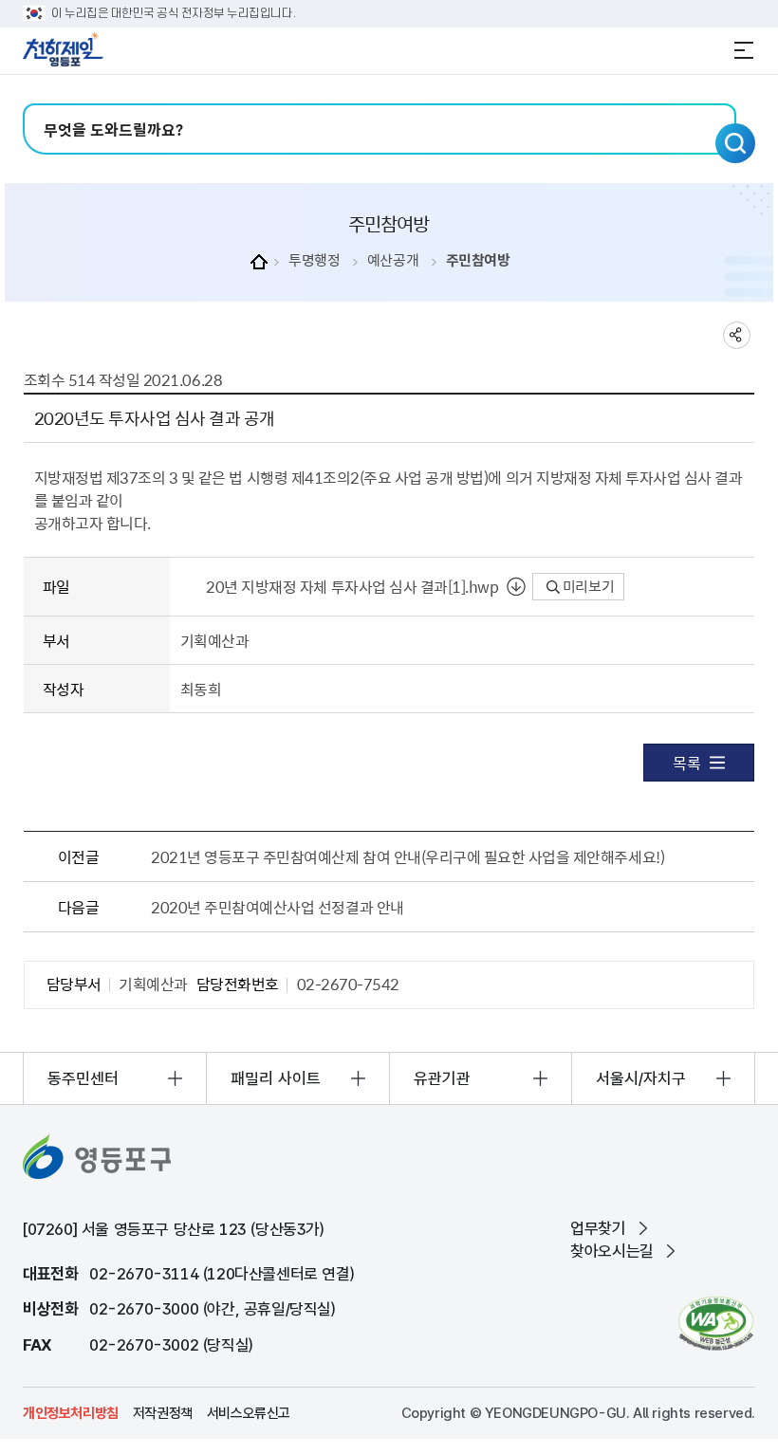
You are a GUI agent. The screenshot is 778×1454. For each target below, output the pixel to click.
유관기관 (442, 1078)
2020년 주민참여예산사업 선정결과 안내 (277, 906)
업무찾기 (597, 1228)
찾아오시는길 (612, 1251)
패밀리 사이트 (276, 1078)
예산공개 (392, 260)
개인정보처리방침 (71, 1413)
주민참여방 (478, 260)
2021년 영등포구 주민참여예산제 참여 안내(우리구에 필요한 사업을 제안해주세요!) (407, 856)
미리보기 (587, 586)
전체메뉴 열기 (743, 50)
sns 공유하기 (736, 335)
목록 (686, 762)
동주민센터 (83, 1078)
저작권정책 (163, 1413)
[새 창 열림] (715, 1324)
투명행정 (314, 260)
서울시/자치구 (641, 1078)
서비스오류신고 (248, 1413)
